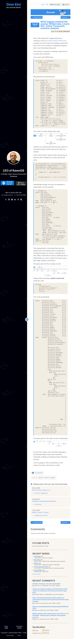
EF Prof (41, 477)
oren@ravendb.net (8, 195)
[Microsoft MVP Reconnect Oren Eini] (7, 183)
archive (66, 4)
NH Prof (46, 477)
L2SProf (52, 477)
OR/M (55, 41)
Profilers (60, 41)
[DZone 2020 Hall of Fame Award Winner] (21, 183)
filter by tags (56, 4)
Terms (19, 635)
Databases (38, 504)
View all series (36, 574)
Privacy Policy (10, 635)
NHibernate (44, 493)
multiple (50, 41)
